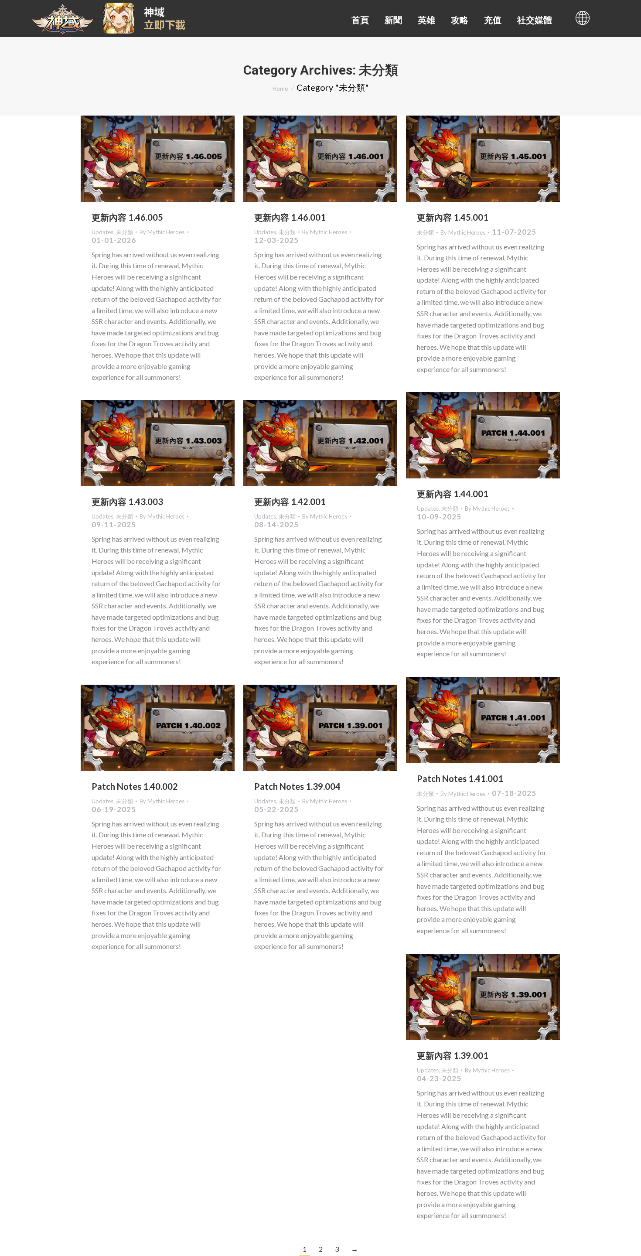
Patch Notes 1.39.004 (297, 786)
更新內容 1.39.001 (452, 1055)
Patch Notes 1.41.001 (460, 778)
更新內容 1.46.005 (127, 217)
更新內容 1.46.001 (290, 217)
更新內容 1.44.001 (452, 493)
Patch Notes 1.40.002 (135, 786)
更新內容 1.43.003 (127, 501)
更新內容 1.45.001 (452, 217)
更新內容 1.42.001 (290, 501)
